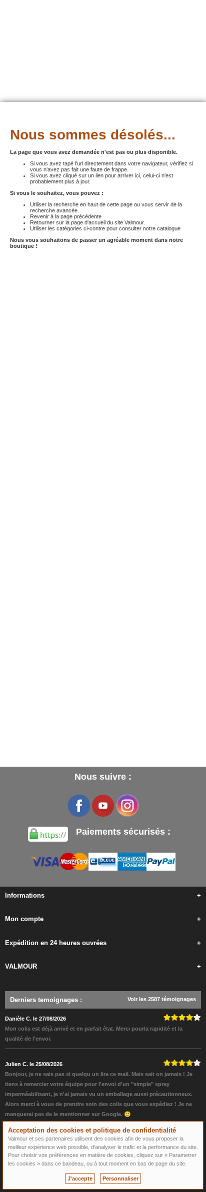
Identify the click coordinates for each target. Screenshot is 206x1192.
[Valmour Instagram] (127, 806)
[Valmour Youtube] (103, 806)
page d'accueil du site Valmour (107, 222)
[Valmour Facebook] (79, 806)
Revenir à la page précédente (66, 216)
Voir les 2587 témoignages (162, 999)
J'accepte (80, 1179)
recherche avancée (54, 210)
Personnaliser (120, 1179)
